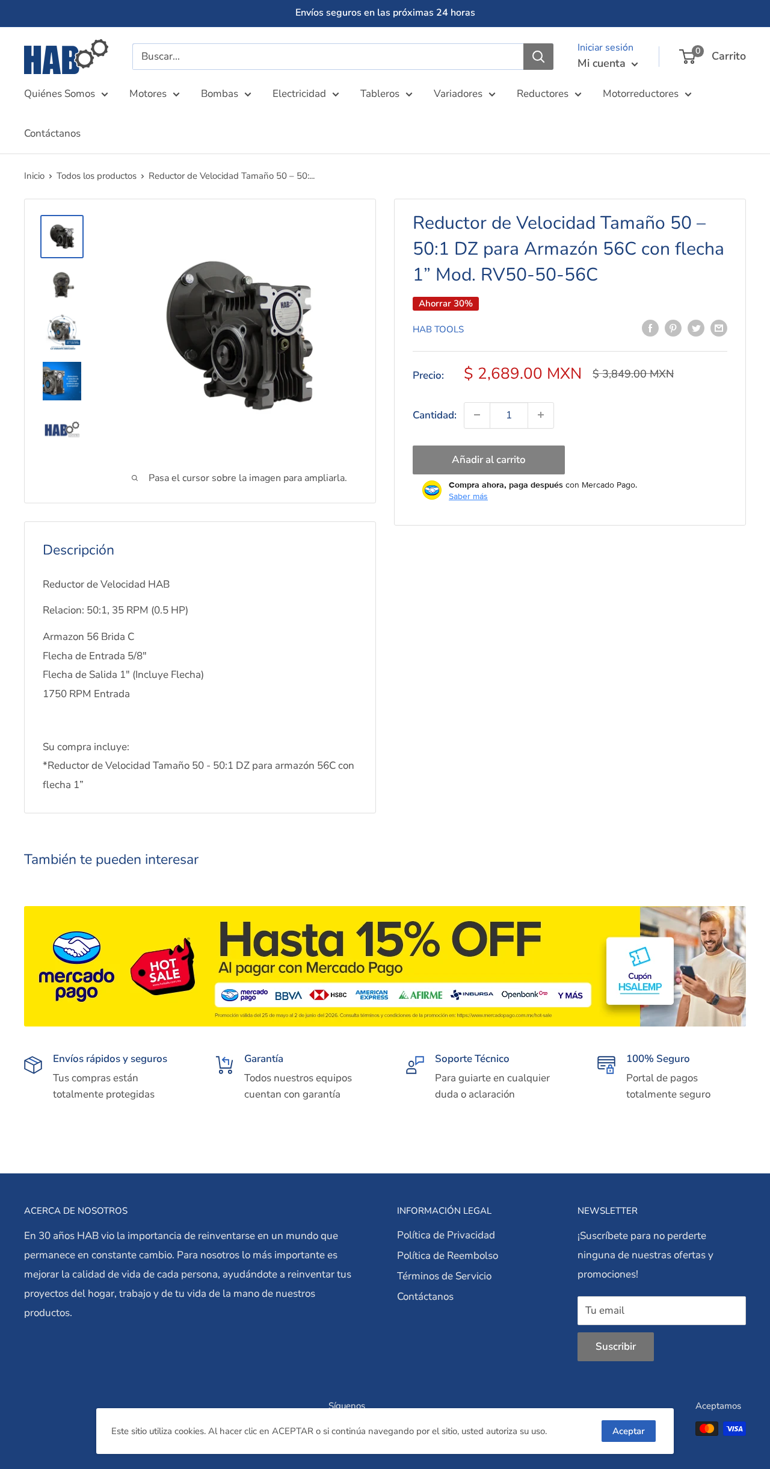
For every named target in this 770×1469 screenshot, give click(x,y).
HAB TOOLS (438, 329)
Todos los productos (97, 176)
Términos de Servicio (444, 1276)
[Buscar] (538, 56)
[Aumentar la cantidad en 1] (540, 414)
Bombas (219, 94)
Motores (148, 94)
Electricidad (299, 94)
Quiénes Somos (59, 94)
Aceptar (628, 1431)
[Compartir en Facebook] (650, 327)
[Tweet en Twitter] (696, 327)
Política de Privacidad (446, 1235)
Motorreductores (641, 94)
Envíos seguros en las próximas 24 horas (385, 12)
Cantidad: (435, 414)
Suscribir (616, 1346)
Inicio (34, 176)
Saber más (468, 495)
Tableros (379, 94)
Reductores (542, 94)
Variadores (458, 94)
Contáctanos (52, 133)
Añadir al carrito (489, 459)
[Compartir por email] (718, 327)
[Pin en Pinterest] (673, 327)
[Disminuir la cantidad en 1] (477, 414)
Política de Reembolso (447, 1255)
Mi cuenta (603, 63)
